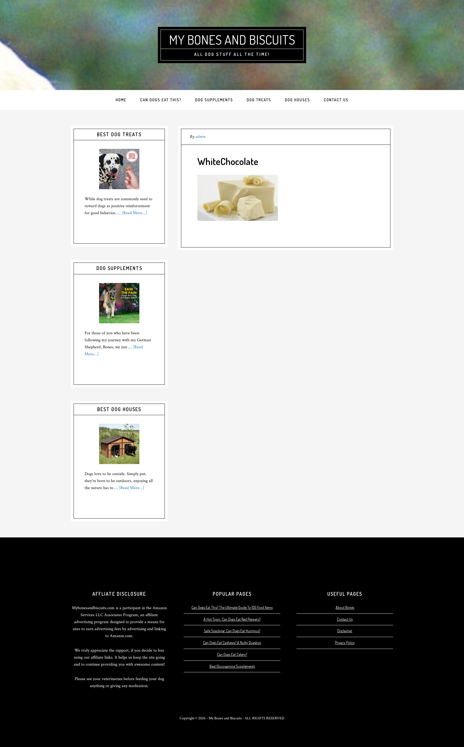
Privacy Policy (345, 642)
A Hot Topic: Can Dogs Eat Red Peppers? (232, 619)
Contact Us (345, 619)
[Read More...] (134, 213)
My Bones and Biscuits (232, 39)
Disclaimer (344, 631)
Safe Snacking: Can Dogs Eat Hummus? (232, 631)
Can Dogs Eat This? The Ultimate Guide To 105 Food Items (232, 607)
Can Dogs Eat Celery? (232, 654)
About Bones (345, 607)
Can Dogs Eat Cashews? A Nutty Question (232, 642)
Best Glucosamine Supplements (232, 666)
